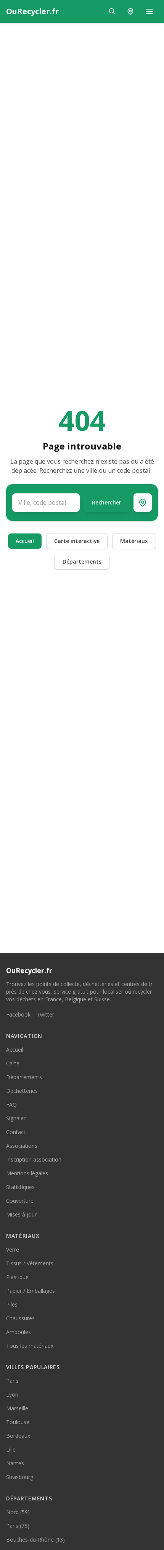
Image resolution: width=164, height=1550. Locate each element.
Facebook (18, 1014)
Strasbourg (19, 1477)
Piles (12, 1304)
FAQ (11, 1104)
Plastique (17, 1277)
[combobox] (46, 502)
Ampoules (18, 1332)
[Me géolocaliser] (142, 502)
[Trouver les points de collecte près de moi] (130, 11)
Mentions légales (27, 1173)
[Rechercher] (112, 11)
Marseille (17, 1408)
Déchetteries (22, 1090)
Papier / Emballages (30, 1290)
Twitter (45, 1014)
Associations (21, 1145)
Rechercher (106, 502)
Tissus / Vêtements (29, 1263)
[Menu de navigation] (149, 11)
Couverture (20, 1200)
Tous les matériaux (29, 1345)
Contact (16, 1132)
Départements (82, 561)
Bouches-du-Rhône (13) (35, 1539)
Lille (11, 1449)
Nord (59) (18, 1512)
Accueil (25, 541)
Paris (12, 1380)
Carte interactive (77, 541)
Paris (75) (17, 1525)
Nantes (15, 1463)
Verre (12, 1249)
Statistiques (20, 1187)
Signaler (16, 1118)
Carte (12, 1063)
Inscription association (33, 1159)
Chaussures (20, 1318)
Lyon (12, 1394)
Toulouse (17, 1422)
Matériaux (134, 541)
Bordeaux (18, 1435)
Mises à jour (21, 1214)
